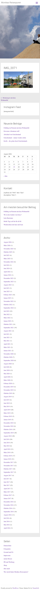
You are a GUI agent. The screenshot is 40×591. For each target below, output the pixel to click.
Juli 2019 (6, 400)
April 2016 (7, 528)
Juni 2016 (7, 521)
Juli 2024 (6, 265)
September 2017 (9, 472)
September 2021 (9, 327)
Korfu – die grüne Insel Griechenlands (15, 141)
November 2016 (8, 505)
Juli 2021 (6, 334)
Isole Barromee (8, 218)
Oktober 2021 (8, 324)
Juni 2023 (7, 291)
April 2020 (7, 377)
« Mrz (5, 176)
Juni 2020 (7, 370)
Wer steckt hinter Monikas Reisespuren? (16, 572)
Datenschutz (7, 546)
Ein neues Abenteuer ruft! (12, 131)
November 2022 (8, 301)
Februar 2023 (8, 295)
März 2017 (7, 492)
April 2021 (7, 344)
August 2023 (8, 285)
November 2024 (8, 262)
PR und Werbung (9, 562)
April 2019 (7, 410)
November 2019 (8, 390)
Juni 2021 (7, 337)
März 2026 (7, 245)
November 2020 (8, 354)
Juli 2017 (6, 479)
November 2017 (8, 465)
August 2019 (8, 396)
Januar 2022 (7, 321)
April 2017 (7, 488)
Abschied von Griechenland (12, 134)
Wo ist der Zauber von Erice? (13, 215)
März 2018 (7, 452)
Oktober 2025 (8, 252)
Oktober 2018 (8, 429)
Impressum (7, 555)
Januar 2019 (7, 419)
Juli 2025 (6, 255)
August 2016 (8, 515)
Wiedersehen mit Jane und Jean (13, 225)
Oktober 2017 (8, 469)
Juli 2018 (6, 439)
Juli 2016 (6, 518)
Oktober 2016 (8, 508)
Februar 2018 (8, 456)
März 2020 (7, 380)
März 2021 (7, 347)
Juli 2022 (6, 311)
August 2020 (8, 364)
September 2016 (9, 511)
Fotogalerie (7, 549)
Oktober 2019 (8, 393)
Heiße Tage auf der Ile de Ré (12, 221)
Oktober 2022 (8, 304)
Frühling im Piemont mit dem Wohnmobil (16, 128)
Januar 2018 (7, 459)
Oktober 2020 (8, 357)
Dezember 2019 (8, 387)
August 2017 (8, 475)
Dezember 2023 (8, 278)
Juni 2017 (7, 482)
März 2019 (7, 413)
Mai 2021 (7, 341)
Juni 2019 (7, 403)
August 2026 (8, 242)
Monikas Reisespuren (11, 2)
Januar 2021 (7, 350)
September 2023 (9, 281)
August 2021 (8, 331)
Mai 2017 (7, 485)
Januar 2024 (7, 275)
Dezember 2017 (8, 462)
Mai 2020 (7, 373)
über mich (7, 569)
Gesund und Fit (8, 552)
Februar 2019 (8, 416)
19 (14, 167)
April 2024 (7, 272)
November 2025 (8, 249)
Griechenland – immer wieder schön (15, 138)
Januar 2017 (7, 498)
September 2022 (9, 308)
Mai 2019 (7, 406)
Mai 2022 (7, 314)
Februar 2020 (8, 383)
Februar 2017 (8, 495)
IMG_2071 (10, 68)
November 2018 (8, 426)
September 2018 (9, 433)
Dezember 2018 (8, 423)
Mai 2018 (7, 446)
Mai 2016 (7, 525)
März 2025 (7, 258)
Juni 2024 (7, 268)
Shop (5, 565)
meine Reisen (8, 559)
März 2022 (7, 318)
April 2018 (7, 449)
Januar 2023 (7, 298)
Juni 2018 (7, 442)
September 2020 (9, 360)
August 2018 (8, 436)
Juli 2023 (6, 288)
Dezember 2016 (8, 502)
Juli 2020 (6, 367)
